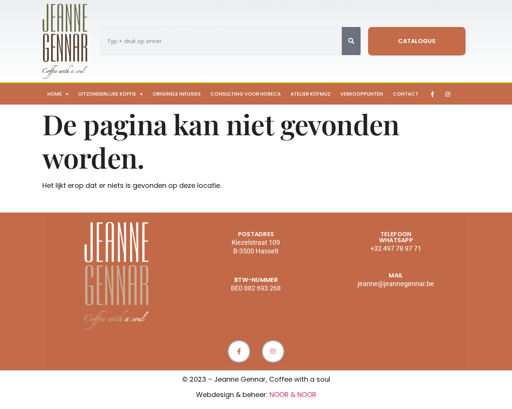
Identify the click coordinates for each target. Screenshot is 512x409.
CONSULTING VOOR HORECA (245, 93)
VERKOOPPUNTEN (361, 93)
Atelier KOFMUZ (310, 93)
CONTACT (405, 93)
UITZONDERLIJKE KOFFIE (107, 93)
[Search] (351, 41)
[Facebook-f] (432, 94)
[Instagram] (447, 94)
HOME (54, 93)
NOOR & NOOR (292, 394)
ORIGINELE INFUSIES (177, 93)
